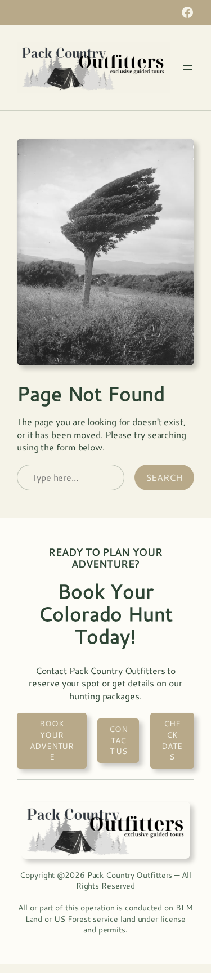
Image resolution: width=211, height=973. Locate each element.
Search (164, 477)
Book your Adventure (52, 740)
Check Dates (171, 740)
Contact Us (118, 740)
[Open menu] (187, 67)
